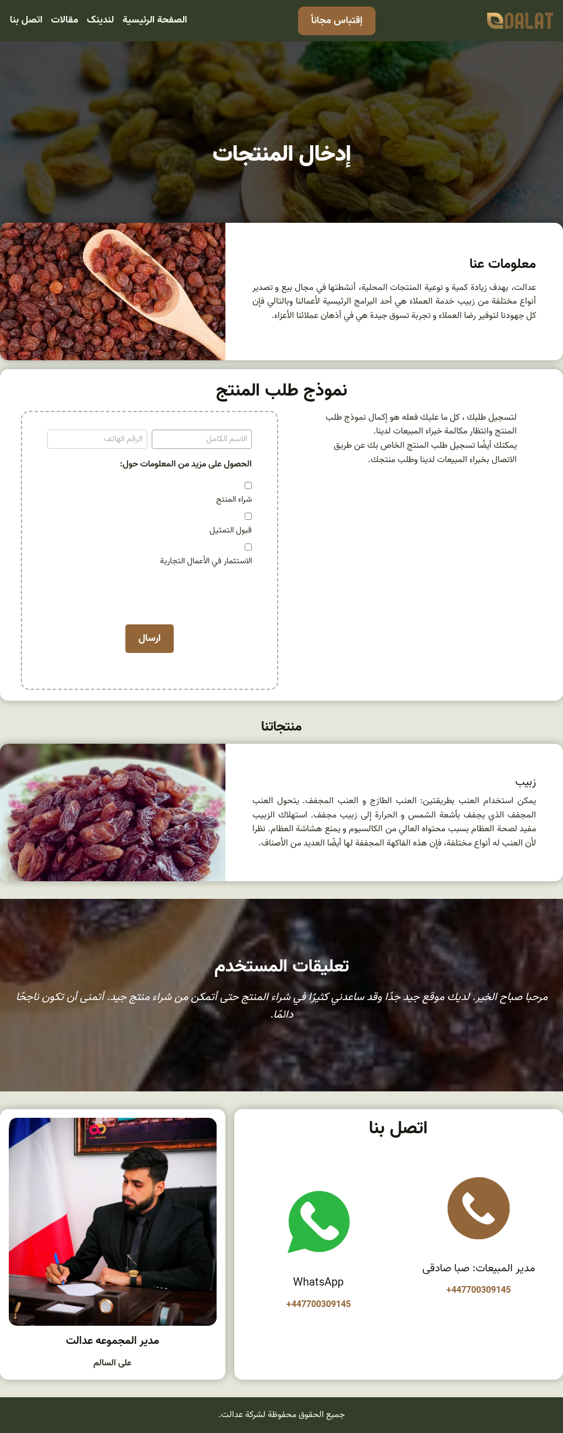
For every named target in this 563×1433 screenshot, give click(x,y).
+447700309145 (478, 1290)
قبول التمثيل (230, 530)
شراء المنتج (234, 499)
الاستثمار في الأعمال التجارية (206, 561)
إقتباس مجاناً (336, 21)
